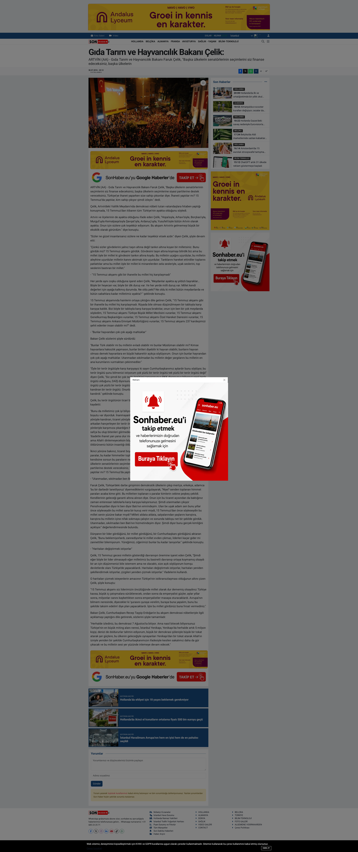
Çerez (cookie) (94, 848)
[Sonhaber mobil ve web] (179, 431)
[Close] (224, 380)
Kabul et (266, 848)
